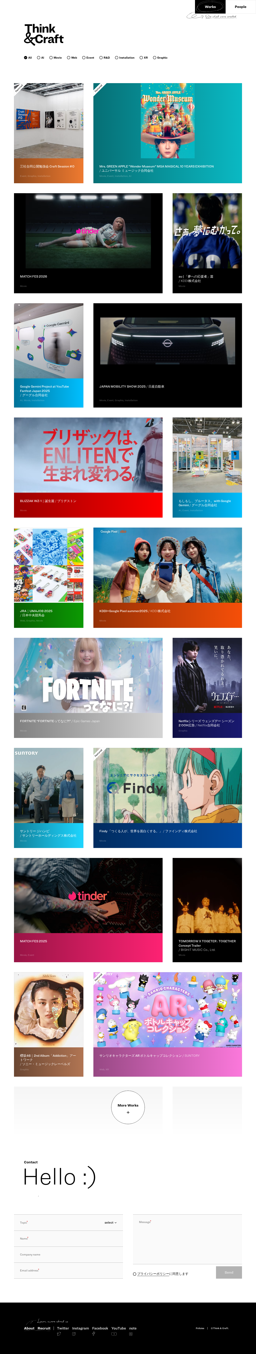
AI (42, 57)
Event (90, 57)
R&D (107, 57)
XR (146, 57)
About (29, 1328)
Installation (126, 57)
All (30, 57)
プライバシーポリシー (153, 1273)
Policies (200, 1328)
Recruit (44, 1328)
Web (74, 57)
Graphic (162, 57)
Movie (58, 57)
